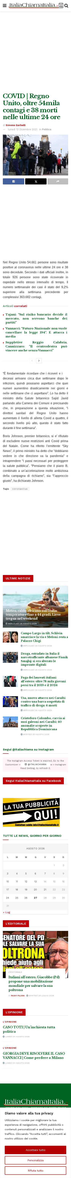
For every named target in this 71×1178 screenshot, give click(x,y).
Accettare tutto (35, 1149)
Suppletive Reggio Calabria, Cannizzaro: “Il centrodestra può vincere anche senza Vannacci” (36, 346)
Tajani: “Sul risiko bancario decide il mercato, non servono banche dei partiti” (36, 318)
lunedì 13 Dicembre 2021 (22, 129)
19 (26, 889)
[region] (35, 1143)
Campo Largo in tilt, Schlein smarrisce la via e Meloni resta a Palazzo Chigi (44, 636)
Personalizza (35, 1160)
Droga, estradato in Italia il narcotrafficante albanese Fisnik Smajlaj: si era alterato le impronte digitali (44, 659)
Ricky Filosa (18, 995)
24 (7, 897)
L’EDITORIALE (15, 972)
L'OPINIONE (10, 1022)
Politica (46, 129)
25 (16, 897)
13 (35, 881)
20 (35, 889)
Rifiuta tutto (35, 1170)
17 (7, 889)
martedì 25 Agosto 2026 (36, 734)
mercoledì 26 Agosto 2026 (22, 624)
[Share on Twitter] (36, 181)
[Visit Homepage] (35, 6)
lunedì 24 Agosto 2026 (17, 1037)
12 (26, 881)
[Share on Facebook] (13, 181)
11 (17, 881)
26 (25, 897)
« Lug (6, 912)
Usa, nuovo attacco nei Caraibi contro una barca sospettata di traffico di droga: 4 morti (43, 701)
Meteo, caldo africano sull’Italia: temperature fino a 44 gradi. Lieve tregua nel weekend (33, 615)
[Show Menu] (4, 5)
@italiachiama (36, 764)
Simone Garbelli (16, 125)
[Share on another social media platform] (58, 181)
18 (17, 889)
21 (45, 889)
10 (7, 881)
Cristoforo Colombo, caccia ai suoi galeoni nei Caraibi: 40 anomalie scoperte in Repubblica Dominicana (43, 723)
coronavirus (20, 489)
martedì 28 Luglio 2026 (41, 995)
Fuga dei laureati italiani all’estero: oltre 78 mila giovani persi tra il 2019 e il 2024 (43, 681)
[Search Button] (66, 5)
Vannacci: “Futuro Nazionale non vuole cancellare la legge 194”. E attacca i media (36, 332)
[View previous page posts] (32, 360)
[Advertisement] (35, 51)
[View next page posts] (39, 360)
